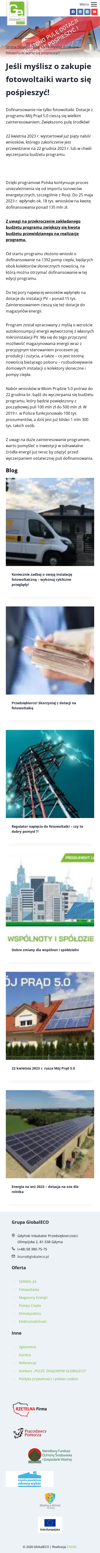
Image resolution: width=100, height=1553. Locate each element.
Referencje (27, 1363)
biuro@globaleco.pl (33, 1256)
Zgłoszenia (27, 1347)
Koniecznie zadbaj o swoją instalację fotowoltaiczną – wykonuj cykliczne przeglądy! (42, 579)
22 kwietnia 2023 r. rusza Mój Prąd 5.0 (43, 1068)
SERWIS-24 (27, 1281)
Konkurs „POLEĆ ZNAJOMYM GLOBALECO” (53, 1371)
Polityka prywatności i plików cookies (48, 1379)
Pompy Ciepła (30, 1305)
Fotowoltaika (29, 1289)
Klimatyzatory (30, 1313)
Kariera (25, 1355)
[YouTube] (94, 12)
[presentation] (50, 522)
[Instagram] (87, 12)
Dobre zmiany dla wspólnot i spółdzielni (45, 950)
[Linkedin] (80, 12)
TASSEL (72, 1547)
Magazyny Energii (33, 1297)
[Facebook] (73, 12)
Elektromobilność (33, 1321)
